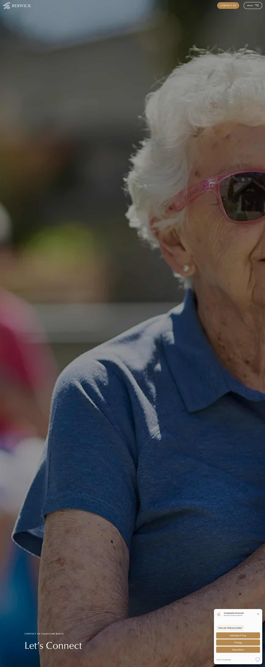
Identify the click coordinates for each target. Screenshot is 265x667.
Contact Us (228, 5)
